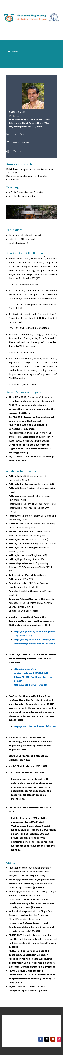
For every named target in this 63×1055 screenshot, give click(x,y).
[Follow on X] (46, 1039)
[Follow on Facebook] (40, 1039)
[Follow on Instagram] (59, 1039)
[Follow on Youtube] (52, 1039)
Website (17, 151)
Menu (15, 51)
